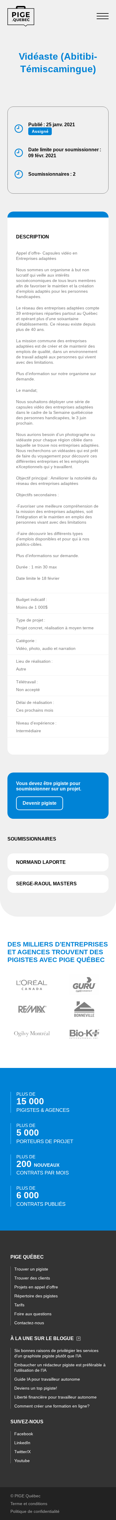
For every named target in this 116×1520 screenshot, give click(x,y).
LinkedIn (22, 1442)
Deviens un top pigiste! (35, 1388)
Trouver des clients (32, 1278)
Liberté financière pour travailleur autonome (55, 1397)
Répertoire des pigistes (36, 1296)
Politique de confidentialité (34, 1511)
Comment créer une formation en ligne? (52, 1406)
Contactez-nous (29, 1322)
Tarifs (19, 1304)
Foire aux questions (32, 1313)
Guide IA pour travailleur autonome (47, 1379)
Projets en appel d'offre (36, 1287)
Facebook (23, 1433)
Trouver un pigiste (31, 1269)
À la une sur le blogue (42, 1338)
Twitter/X (22, 1451)
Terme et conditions (28, 1503)
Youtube (22, 1460)
